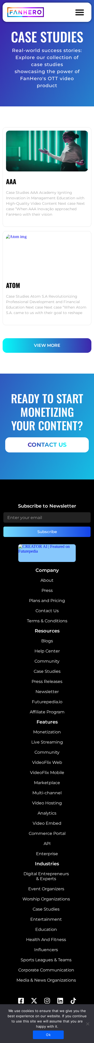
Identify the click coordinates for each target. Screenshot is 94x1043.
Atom (13, 285)
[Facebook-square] (20, 1000)
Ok (48, 1035)
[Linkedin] (60, 1000)
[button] (80, 12)
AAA (11, 181)
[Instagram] (47, 1000)
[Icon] (73, 1000)
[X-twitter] (33, 1000)
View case (19, 220)
